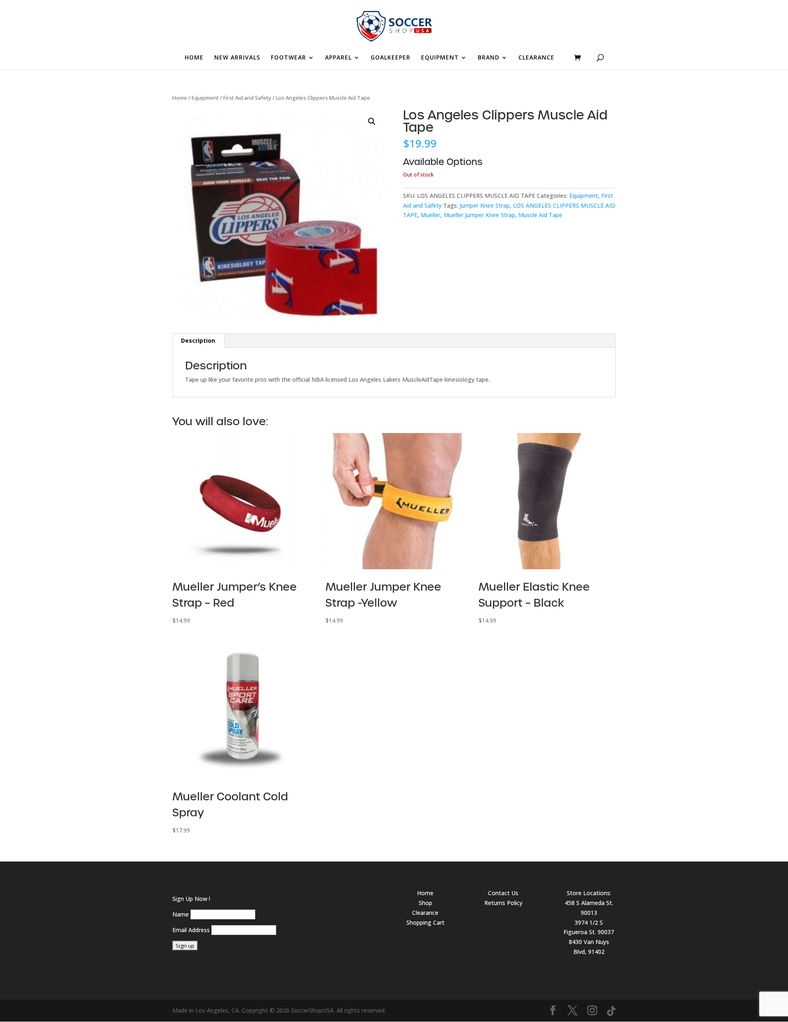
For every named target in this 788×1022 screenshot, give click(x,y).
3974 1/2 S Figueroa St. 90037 (589, 927)
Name (180, 914)
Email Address (191, 930)
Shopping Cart (425, 922)
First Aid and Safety (247, 97)
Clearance (425, 913)
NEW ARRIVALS (237, 58)
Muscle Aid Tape (540, 215)
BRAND (488, 58)
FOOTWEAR (288, 58)
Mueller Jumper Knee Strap (479, 215)
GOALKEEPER (390, 58)
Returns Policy (503, 903)
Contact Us (503, 893)
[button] (371, 121)
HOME (194, 58)
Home (179, 97)
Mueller (430, 215)
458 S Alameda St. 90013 (589, 908)
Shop (425, 903)
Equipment (205, 97)
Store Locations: (589, 893)
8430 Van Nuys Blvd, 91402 (589, 947)
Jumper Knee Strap (485, 205)
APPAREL (338, 58)
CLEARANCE (536, 58)
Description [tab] (198, 340)
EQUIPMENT (440, 58)
